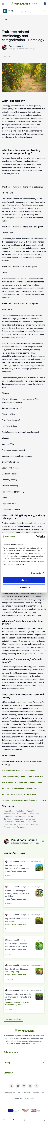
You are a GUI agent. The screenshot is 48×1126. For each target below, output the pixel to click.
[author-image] (6, 841)
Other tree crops (10, 824)
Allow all (24, 580)
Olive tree (20, 822)
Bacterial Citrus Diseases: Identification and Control (24, 800)
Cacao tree (21, 813)
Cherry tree (8, 816)
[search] (34, 1120)
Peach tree (23, 824)
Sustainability (10, 1002)
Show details (36, 573)
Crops (7, 871)
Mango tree (30, 819)
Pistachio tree (9, 827)
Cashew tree (34, 813)
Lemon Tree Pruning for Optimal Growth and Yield (23, 776)
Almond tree (8, 811)
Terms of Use (18, 1098)
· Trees (13, 871)
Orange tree (31, 822)
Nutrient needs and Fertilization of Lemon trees (22, 782)
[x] (36, 1085)
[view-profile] (43, 841)
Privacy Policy (29, 1098)
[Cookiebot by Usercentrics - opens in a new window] (35, 536)
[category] (14, 1120)
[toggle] (3, 4)
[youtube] (24, 1085)
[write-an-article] (24, 1120)
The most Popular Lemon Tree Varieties (18, 770)
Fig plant (31, 816)
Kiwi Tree (7, 819)
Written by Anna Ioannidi (23, 840)
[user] (44, 1120)
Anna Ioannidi (15, 46)
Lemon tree (18, 819)
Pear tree (34, 824)
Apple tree (20, 811)
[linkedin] (11, 1085)
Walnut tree (21, 827)
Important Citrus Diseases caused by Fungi (20, 788)
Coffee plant (20, 816)
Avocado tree (9, 813)
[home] (4, 1120)
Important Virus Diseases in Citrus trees (19, 794)
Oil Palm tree (9, 822)
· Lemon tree (21, 871)
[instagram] (30, 1085)
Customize (23, 587)
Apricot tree (32, 811)
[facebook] (18, 1085)
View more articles (13, 1019)
